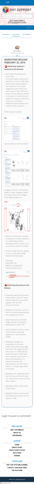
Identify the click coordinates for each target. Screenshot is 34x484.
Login (4, 416)
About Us (17, 433)
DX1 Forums (16, 34)
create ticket (17, 447)
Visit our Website (17, 430)
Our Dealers (17, 435)
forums (17, 455)
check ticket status (17, 450)
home (17, 444)
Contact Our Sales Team (17, 467)
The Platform (17, 470)
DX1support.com (17, 22)
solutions (17, 453)
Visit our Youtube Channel (17, 465)
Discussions (5, 34)
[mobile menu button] (29, 27)
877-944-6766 (16, 20)
